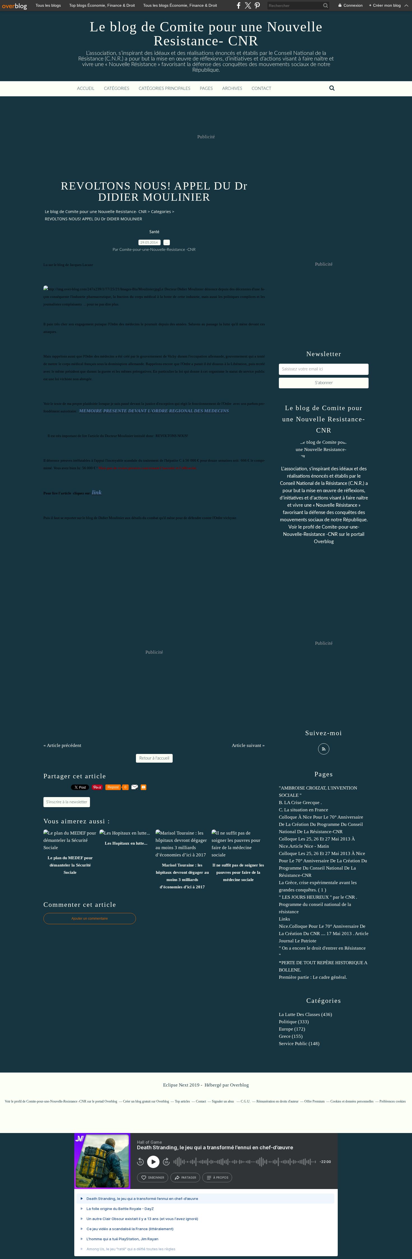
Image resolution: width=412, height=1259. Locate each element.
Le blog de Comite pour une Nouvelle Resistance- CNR (206, 33)
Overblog (239, 1085)
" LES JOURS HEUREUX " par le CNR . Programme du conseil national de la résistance (318, 904)
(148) (299, 1043)
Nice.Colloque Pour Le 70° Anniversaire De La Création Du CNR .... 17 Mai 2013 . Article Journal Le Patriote (324, 933)
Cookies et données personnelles (352, 1101)
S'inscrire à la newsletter (66, 802)
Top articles (182, 1101)
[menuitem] (86, 88)
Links (284, 919)
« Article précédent (62, 745)
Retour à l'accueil (154, 758)
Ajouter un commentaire (89, 919)
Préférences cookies (392, 1101)
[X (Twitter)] (247, 5)
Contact (261, 89)
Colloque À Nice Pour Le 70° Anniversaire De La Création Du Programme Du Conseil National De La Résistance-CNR (321, 824)
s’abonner (156, 1177)
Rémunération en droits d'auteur (277, 1101)
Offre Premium (314, 1101)
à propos (220, 1177)
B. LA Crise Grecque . (300, 802)
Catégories (116, 89)
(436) (305, 1014)
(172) (292, 1029)
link (97, 492)
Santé (154, 232)
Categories (161, 211)
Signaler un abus (223, 1101)
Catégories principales (164, 89)
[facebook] (238, 5)
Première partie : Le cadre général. (313, 977)
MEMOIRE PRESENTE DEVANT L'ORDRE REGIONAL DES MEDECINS (154, 411)
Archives (232, 89)
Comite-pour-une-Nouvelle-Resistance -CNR (56, 1101)
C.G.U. (246, 1101)
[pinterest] (257, 5)
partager (188, 1177)
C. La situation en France (303, 809)
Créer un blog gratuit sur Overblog (146, 1101)
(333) (294, 1021)
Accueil (85, 89)
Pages (206, 89)
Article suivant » (248, 745)
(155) (291, 1036)
